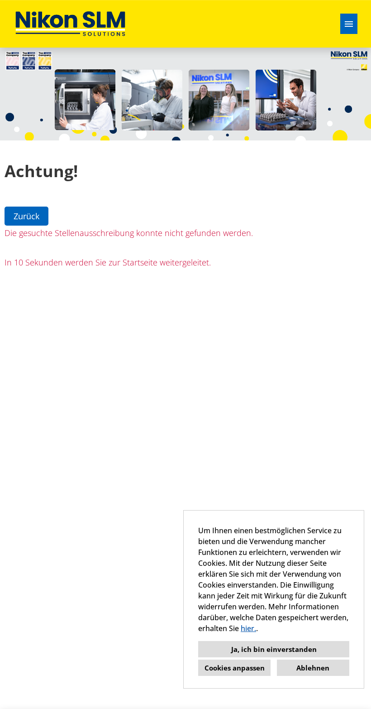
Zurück (26, 216)
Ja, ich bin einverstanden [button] (274, 649)
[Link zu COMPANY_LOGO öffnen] (70, 24)
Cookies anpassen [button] (235, 667)
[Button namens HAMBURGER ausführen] (348, 24)
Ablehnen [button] (312, 667)
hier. (248, 628)
